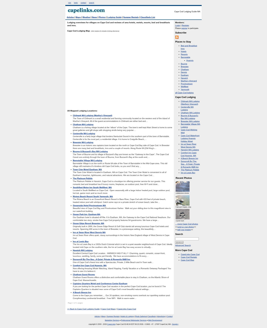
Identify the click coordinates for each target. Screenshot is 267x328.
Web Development (155, 320)
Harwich (184, 78)
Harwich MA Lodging (190, 150)
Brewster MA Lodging (190, 121)
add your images (184, 230)
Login (177, 25)
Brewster (185, 67)
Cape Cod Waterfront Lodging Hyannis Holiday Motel (190, 138)
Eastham (185, 75)
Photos (102, 17)
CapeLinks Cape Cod (126, 309)
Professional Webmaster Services (133, 320)
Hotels (183, 51)
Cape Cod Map (187, 260)
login (76, 3)
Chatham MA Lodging (190, 113)
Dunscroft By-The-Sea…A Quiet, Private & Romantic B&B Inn (190, 164)
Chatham (185, 69)
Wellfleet (184, 87)
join (69, 3)
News (94, 17)
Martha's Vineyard (189, 81)
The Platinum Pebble (190, 170)
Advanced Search (183, 245)
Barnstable (185, 57)
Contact (170, 316)
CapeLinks (111, 324)
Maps (78, 17)
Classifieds (152, 316)
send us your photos (185, 227)
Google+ (175, 324)
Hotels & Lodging (127, 316)
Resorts (184, 54)
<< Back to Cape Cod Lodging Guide (83, 309)
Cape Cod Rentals (189, 257)
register (184, 28)
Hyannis (189, 60)
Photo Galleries (141, 316)
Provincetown (187, 84)
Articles (70, 17)
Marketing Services (112, 320)
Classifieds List (147, 17)
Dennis (184, 72)
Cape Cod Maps (108, 309)
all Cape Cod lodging (184, 93)
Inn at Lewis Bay (188, 173)
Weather (86, 17)
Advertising (161, 316)
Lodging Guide (114, 17)
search (91, 3)
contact (83, 3)
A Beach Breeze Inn (189, 158)
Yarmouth (185, 89)
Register (185, 25)
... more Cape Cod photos (186, 224)
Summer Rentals (131, 17)
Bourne (184, 64)
